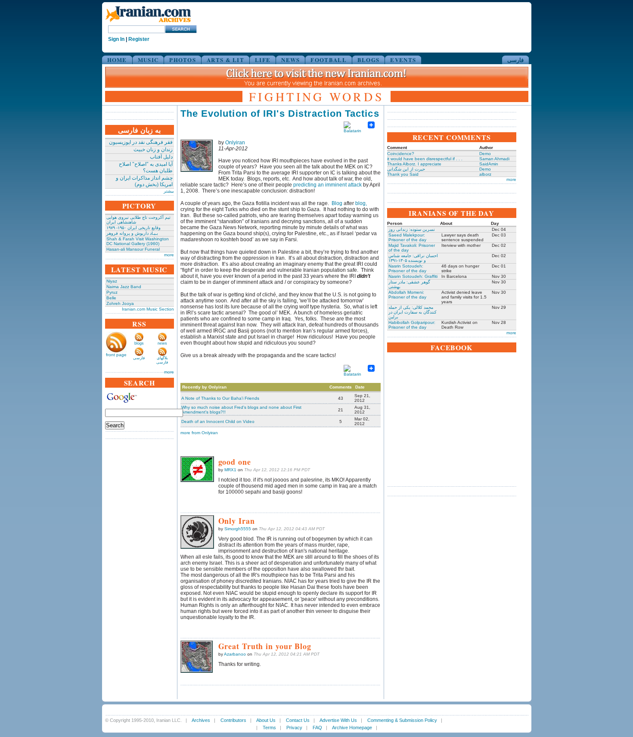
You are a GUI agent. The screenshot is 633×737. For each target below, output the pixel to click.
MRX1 (230, 469)
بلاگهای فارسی (162, 360)
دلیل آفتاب (161, 157)
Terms (269, 727)
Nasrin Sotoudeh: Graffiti (413, 276)
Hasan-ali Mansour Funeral (133, 249)
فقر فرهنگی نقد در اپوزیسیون (141, 142)
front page (116, 354)
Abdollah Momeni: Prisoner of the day (407, 294)
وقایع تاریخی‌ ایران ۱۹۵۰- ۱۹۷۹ (133, 227)
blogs (139, 343)
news (162, 343)
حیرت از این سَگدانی (406, 169)
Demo (485, 153)
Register (138, 39)
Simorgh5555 (237, 528)
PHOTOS (182, 60)
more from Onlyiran (199, 432)
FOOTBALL (328, 60)
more (169, 254)
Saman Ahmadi (494, 158)
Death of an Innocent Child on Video (217, 421)
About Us (266, 720)
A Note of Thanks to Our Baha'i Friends (220, 398)
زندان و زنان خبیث (153, 149)
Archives (201, 720)
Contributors (233, 720)
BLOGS (368, 60)
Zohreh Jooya (120, 303)
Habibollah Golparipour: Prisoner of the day (411, 325)
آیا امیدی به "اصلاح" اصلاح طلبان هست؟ (146, 167)
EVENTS (403, 60)
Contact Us (298, 720)
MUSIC (148, 60)
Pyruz (112, 292)
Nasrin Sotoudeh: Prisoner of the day (407, 268)
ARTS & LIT (225, 60)
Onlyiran (235, 143)
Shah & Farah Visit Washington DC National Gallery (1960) (137, 241)
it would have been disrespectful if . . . (424, 158)
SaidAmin (488, 164)
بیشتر (169, 191)
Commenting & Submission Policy (402, 720)
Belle (111, 297)
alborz (485, 174)
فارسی (515, 60)
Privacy (294, 727)
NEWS (290, 60)
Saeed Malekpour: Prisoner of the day (407, 237)
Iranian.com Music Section (148, 309)
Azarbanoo (235, 654)
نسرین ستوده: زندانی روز (411, 229)
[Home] (148, 22)
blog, (361, 203)
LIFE (262, 60)
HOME (117, 60)
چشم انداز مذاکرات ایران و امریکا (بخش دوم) (144, 181)
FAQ (317, 727)
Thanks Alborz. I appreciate (414, 164)
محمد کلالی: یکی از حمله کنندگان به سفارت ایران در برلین (412, 312)
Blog (337, 203)
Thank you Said (403, 174)
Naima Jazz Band (123, 286)
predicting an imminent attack (327, 185)
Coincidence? (400, 153)
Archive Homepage (352, 727)
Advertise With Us (338, 720)
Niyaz (111, 281)
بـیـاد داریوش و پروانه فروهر (132, 233)
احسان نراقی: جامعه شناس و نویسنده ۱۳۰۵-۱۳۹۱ (413, 258)
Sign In (116, 39)
